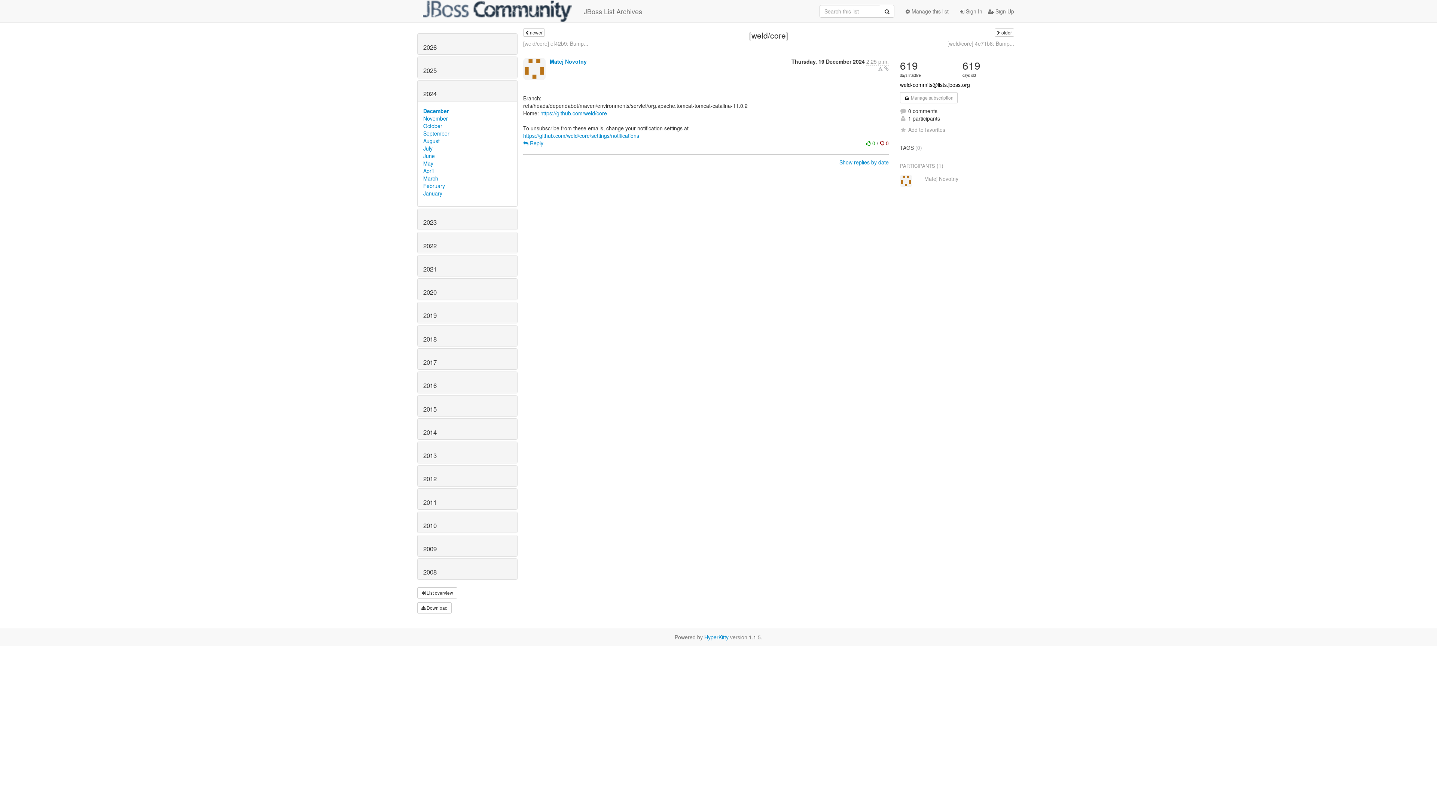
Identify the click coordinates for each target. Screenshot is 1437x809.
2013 (430, 455)
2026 (430, 47)
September (436, 133)
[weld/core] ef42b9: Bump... (555, 43)
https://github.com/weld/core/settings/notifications (581, 135)
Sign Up (1004, 11)
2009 (430, 548)
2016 (430, 385)
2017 (430, 362)
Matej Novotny (568, 61)
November (435, 118)
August (431, 141)
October (432, 126)
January (432, 193)
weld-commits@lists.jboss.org (935, 84)
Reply (535, 143)
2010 (430, 525)
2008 (430, 571)
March (430, 178)
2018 (430, 338)
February (434, 186)
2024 (430, 93)
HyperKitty (716, 637)
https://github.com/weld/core (573, 113)
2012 (430, 478)
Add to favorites (926, 129)
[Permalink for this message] (886, 68)
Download (436, 608)
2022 (430, 245)
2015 (430, 408)
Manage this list (929, 11)
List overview (439, 593)
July (428, 148)
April (428, 171)
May (428, 163)
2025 (430, 70)
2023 (430, 222)
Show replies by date (864, 162)
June (429, 156)
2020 (430, 292)
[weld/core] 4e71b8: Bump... (981, 43)
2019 (430, 315)
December (436, 111)
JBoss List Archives (613, 11)
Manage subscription (932, 97)
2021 (430, 268)
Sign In (973, 11)
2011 (430, 502)
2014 (430, 432)
